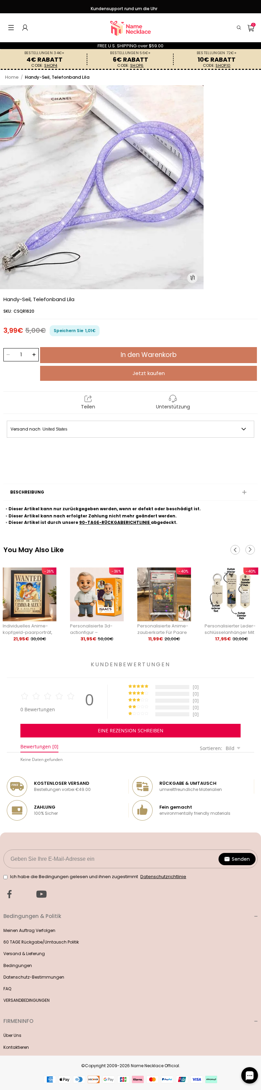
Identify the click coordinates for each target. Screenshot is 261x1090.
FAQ (7, 989)
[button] (11, 27)
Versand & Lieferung (24, 953)
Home (12, 77)
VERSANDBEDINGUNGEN (26, 1000)
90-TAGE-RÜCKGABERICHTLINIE (115, 522)
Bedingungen (17, 965)
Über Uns (12, 1035)
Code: (44, 65)
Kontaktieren (16, 1047)
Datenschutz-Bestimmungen (33, 977)
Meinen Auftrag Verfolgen (29, 930)
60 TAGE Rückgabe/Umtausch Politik (41, 942)
